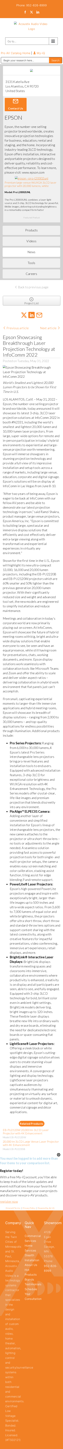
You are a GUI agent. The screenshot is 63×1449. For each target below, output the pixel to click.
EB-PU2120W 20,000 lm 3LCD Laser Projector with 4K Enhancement (26, 1131)
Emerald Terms (13, 1208)
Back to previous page (32, 287)
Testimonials (33, 1284)
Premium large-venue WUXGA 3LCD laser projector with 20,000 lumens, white (30, 184)
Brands (29, 1279)
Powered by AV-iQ (46, 1208)
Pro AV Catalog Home (16, 53)
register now (9, 1201)
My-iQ (40, 53)
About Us (31, 1265)
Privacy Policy (29, 1208)
